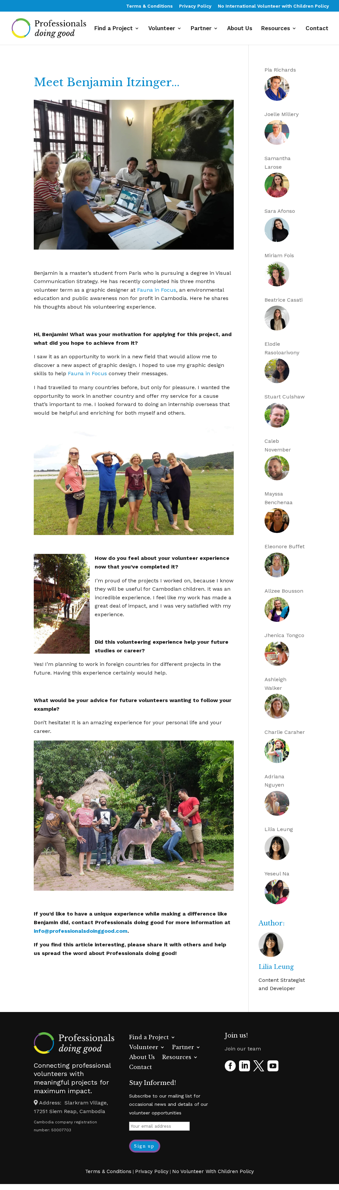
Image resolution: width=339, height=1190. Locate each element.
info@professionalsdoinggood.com (80, 931)
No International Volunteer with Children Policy (273, 6)
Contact (317, 28)
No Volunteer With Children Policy (213, 1171)
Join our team (243, 1048)
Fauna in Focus (156, 290)
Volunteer (161, 28)
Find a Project (113, 28)
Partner (201, 28)
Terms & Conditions (149, 6)
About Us (239, 28)
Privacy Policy (195, 6)
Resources (275, 28)
